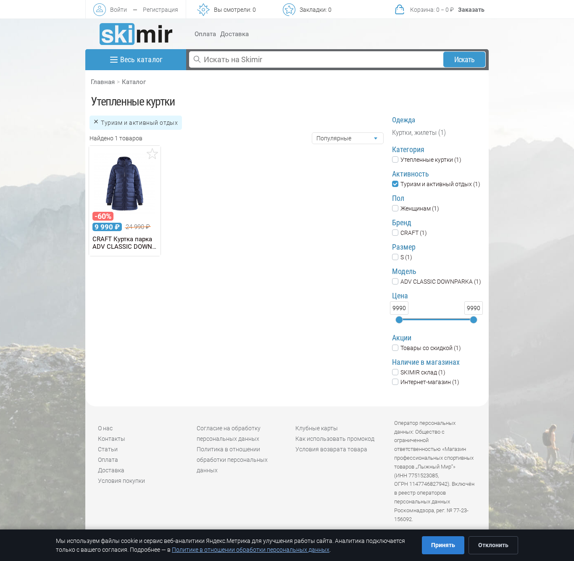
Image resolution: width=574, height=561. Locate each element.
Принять (443, 545)
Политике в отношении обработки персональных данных (250, 549)
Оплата (205, 34)
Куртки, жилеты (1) (419, 132)
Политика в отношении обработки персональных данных (232, 460)
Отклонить (493, 545)
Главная (103, 82)
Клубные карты (316, 428)
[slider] (399, 320)
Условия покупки (121, 480)
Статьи (108, 449)
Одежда (403, 120)
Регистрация (160, 9)
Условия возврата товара (331, 449)
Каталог (134, 82)
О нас (105, 428)
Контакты (111, 438)
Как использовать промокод (334, 438)
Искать (464, 59)
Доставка (234, 34)
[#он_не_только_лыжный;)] (136, 34)
